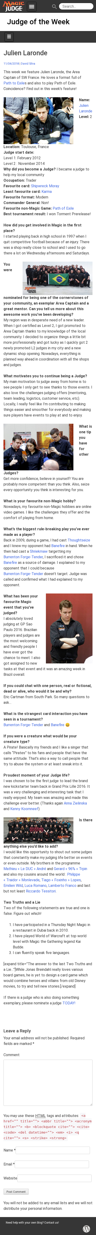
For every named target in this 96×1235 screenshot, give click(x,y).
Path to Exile (14, 83)
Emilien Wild (13, 885)
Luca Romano (35, 885)
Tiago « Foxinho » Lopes (61, 880)
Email (7, 1164)
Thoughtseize (79, 540)
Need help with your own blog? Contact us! (32, 1222)
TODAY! (68, 1003)
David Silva (28, 63)
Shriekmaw (39, 551)
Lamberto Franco (62, 885)
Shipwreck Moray (45, 186)
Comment (11, 1055)
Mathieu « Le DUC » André (24, 869)
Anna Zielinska (75, 803)
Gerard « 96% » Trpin (70, 869)
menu (31, 6)
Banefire (58, 546)
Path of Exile (63, 208)
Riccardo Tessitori (41, 891)
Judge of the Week (38, 21)
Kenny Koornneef (24, 809)
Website (10, 1178)
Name (8, 1150)
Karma (46, 191)
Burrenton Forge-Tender (23, 557)
